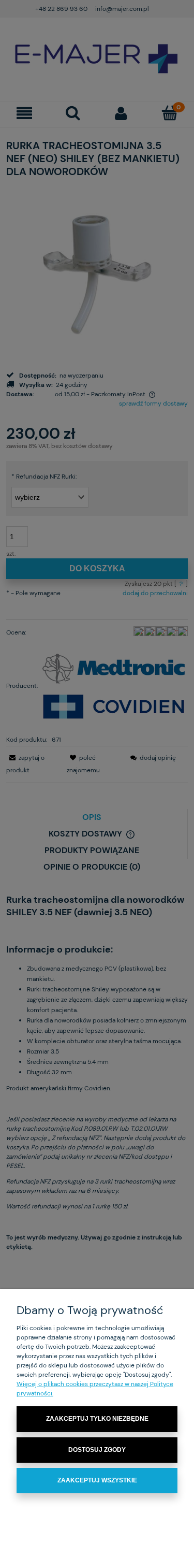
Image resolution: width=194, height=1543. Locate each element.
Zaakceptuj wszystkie (97, 1480)
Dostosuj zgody (97, 1449)
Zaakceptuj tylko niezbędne (97, 1418)
